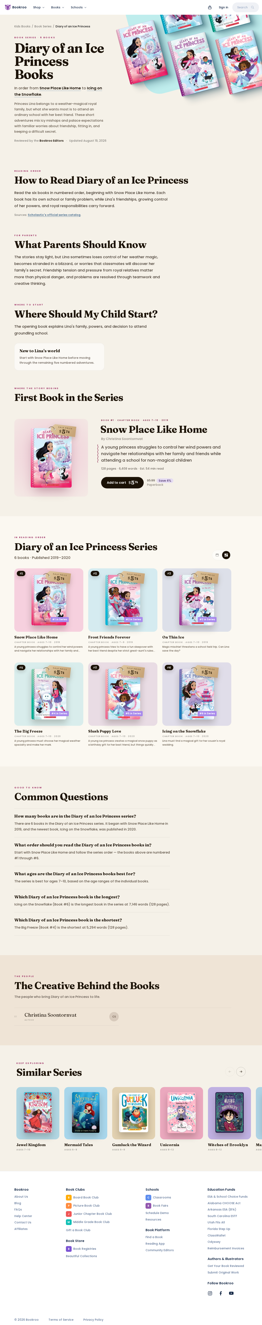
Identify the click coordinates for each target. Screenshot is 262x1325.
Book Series (43, 26)
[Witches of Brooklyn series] (229, 1113)
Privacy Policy (93, 1320)
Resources (153, 1219)
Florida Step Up (219, 1229)
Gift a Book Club (78, 1230)
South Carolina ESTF (222, 1216)
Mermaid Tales (78, 1144)
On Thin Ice (173, 637)
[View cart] (210, 7)
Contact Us (22, 1222)
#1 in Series (59, 619)
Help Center (23, 1216)
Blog (17, 1203)
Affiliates (21, 1229)
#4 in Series (59, 713)
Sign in (223, 7)
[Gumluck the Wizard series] (133, 1113)
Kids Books (22, 26)
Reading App (155, 1244)
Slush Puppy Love (104, 731)
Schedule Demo (157, 1213)
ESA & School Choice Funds (228, 1197)
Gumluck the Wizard (131, 1144)
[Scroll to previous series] (230, 1071)
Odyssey (214, 1242)
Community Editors (160, 1250)
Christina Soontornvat (124, 438)
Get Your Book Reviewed (226, 1266)
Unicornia (169, 1144)
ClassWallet (217, 1235)
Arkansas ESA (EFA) (222, 1209)
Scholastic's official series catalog (54, 215)
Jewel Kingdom (31, 1144)
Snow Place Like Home (60, 88)
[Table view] (217, 555)
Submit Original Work (223, 1272)
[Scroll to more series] (241, 1071)
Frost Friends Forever (109, 637)
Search (242, 7)
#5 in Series (133, 713)
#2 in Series (133, 619)
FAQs (18, 1209)
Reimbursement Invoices (226, 1248)
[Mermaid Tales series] (85, 1113)
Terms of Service (61, 1320)
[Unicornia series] (181, 1113)
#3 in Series (207, 619)
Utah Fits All (216, 1222)
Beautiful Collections (81, 1256)
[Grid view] (226, 555)
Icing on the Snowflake (184, 731)
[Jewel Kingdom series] (37, 1113)
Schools (77, 7)
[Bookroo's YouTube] (231, 1293)
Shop (37, 7)
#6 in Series (207, 713)
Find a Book (154, 1237)
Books (55, 7)
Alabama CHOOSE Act (224, 1203)
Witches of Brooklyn (228, 1144)
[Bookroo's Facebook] (221, 1293)
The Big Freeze (28, 731)
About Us (21, 1197)
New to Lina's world (39, 350)
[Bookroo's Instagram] (210, 1293)
